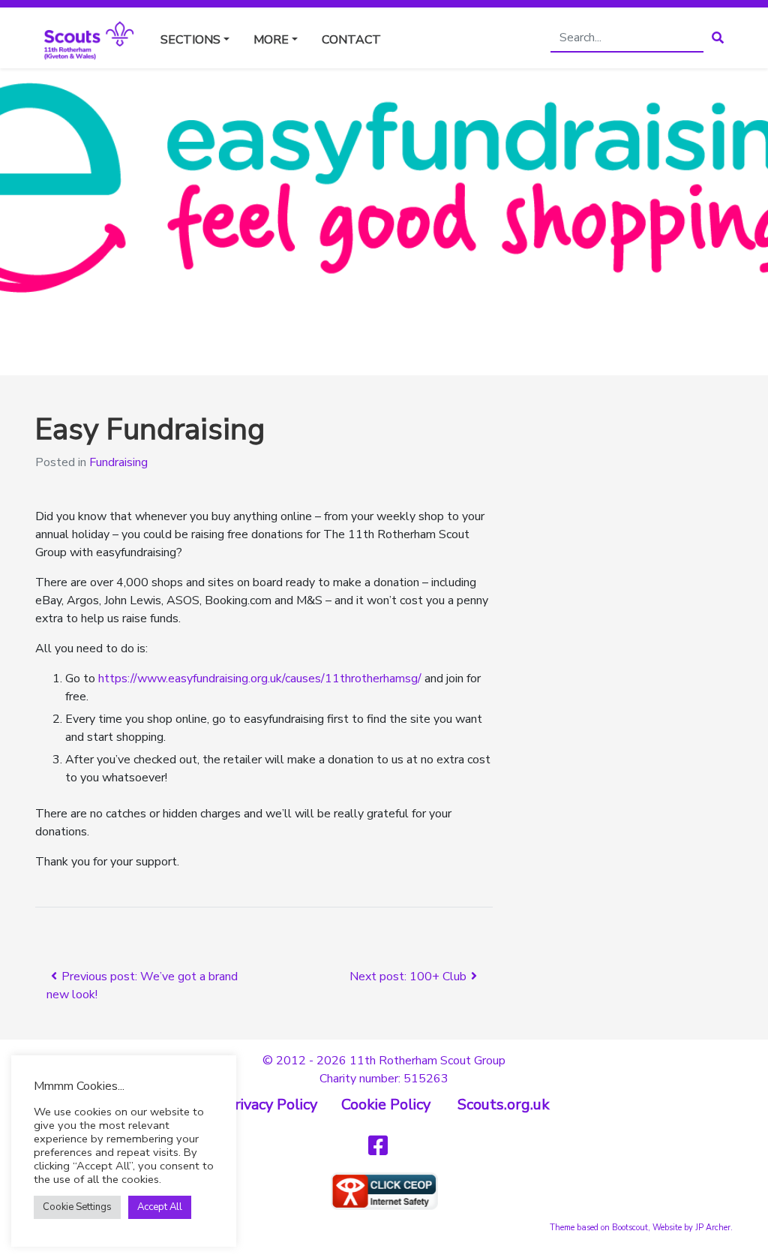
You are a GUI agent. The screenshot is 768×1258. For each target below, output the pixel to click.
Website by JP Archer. (692, 1227)
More (271, 40)
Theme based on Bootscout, (600, 1227)
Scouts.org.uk (504, 1104)
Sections (190, 40)
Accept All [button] (159, 1207)
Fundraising (118, 462)
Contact (351, 40)
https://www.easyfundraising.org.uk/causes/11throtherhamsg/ (260, 678)
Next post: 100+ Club (408, 976)
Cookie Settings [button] (77, 1207)
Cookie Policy (385, 1104)
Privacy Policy (271, 1104)
